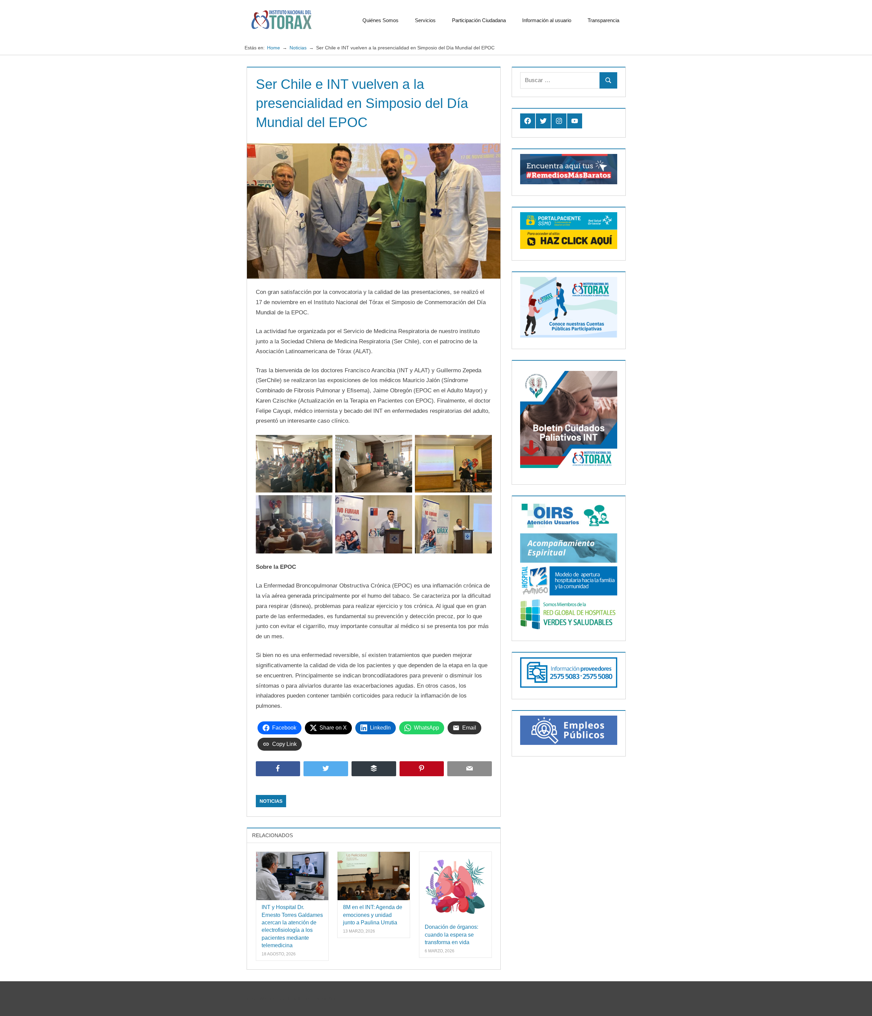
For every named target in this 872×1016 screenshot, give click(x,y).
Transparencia (603, 20)
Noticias (271, 801)
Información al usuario (546, 20)
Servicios (425, 20)
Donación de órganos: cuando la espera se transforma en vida (451, 934)
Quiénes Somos (380, 20)
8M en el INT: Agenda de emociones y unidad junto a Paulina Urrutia (372, 914)
